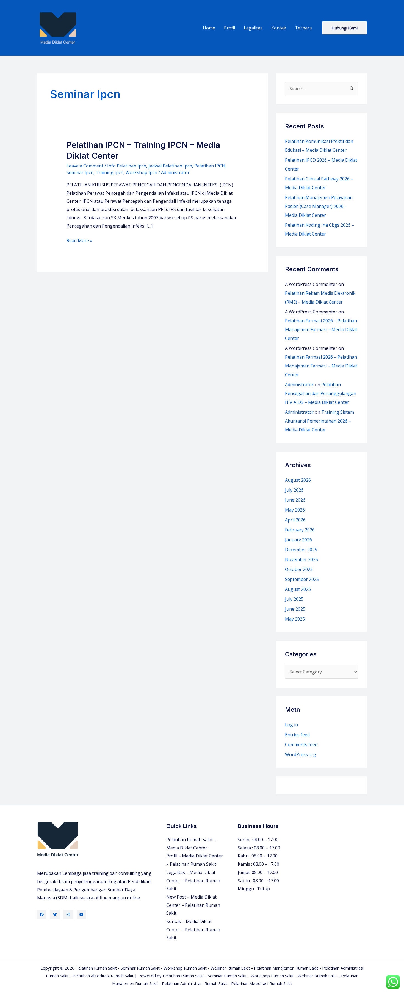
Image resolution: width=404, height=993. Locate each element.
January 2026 (298, 540)
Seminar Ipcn (80, 172)
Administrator (299, 384)
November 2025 (301, 559)
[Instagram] (68, 914)
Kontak (278, 28)
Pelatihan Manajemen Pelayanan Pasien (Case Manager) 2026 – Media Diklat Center (319, 206)
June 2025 (295, 609)
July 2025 (294, 599)
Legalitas (253, 28)
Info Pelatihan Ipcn (126, 166)
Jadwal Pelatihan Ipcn (170, 166)
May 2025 (295, 619)
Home (209, 28)
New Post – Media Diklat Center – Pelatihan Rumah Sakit (193, 905)
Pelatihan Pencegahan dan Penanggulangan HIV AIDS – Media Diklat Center (320, 393)
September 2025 (302, 579)
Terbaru (303, 28)
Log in (291, 725)
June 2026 (295, 500)
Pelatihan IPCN (209, 166)
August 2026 (298, 480)
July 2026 (294, 490)
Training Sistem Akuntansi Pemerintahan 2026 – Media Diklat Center (319, 421)
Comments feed (301, 745)
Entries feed (297, 735)
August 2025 (298, 589)
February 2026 (300, 530)
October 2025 (299, 569)
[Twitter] (55, 914)
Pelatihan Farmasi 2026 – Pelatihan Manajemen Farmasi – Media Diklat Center (321, 329)
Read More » (79, 241)
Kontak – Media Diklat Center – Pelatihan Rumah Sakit (193, 929)
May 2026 (295, 510)
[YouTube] (81, 914)
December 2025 (301, 549)
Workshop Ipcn (141, 172)
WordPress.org (300, 754)
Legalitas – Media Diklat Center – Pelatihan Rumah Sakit (193, 880)
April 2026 (295, 520)
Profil (229, 28)
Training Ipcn (109, 172)
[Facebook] (41, 914)
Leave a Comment (85, 166)
